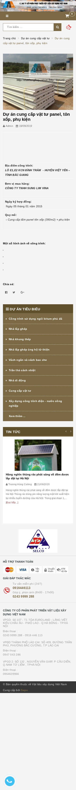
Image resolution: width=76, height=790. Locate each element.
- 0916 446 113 (33, 635)
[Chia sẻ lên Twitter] (14, 292)
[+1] (22, 292)
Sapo (24, 690)
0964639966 (11, 673)
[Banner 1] (38, 6)
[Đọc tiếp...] (12, 502)
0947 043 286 (12, 654)
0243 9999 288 (23, 596)
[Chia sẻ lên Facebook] (6, 292)
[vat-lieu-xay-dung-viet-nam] (38, 541)
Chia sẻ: (8, 284)
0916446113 (22, 588)
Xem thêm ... (17, 416)
